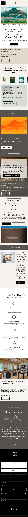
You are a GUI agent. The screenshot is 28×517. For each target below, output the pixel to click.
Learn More (5, 60)
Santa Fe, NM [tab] (5, 54)
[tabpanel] (14, 59)
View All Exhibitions (14, 152)
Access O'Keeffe (8, 100)
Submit (14, 489)
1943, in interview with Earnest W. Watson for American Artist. (14, 408)
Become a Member (14, 466)
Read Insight (14, 444)
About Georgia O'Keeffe (9, 103)
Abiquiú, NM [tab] (13, 54)
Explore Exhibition (7, 147)
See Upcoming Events (19, 223)
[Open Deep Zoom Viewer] (4, 80)
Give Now (14, 470)
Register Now (7, 223)
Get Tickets (14, 44)
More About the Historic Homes (11, 175)
